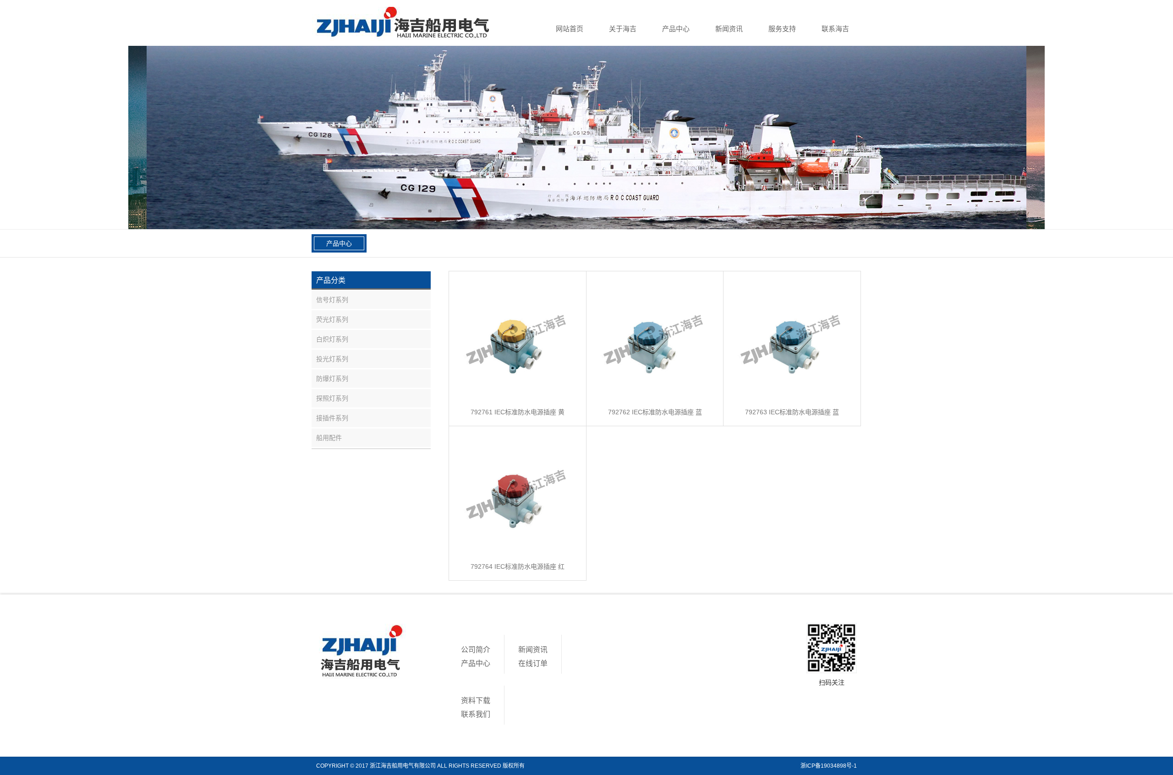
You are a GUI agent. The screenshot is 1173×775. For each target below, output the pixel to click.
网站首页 (569, 29)
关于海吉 (622, 29)
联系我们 (475, 714)
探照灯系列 (332, 398)
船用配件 (329, 437)
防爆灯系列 (332, 378)
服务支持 (782, 29)
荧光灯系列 (332, 319)
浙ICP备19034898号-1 (828, 766)
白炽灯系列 (332, 339)
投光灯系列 (332, 359)
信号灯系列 (332, 299)
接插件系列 (332, 418)
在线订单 (533, 663)
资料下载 (475, 700)
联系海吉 (835, 29)
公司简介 (475, 650)
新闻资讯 (729, 29)
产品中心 (676, 29)
